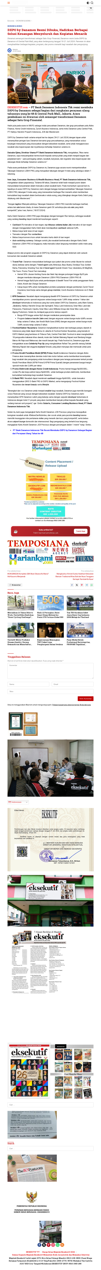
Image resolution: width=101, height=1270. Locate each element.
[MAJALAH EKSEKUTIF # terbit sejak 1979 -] (50, 1232)
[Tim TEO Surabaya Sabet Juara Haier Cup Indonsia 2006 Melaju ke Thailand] (80, 602)
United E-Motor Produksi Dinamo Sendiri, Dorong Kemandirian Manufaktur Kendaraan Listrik (19, 642)
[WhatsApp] (58, 1245)
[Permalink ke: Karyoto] (9, 50)
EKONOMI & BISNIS (15, 26)
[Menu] (9, 3)
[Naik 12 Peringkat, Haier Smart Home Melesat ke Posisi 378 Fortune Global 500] (50, 602)
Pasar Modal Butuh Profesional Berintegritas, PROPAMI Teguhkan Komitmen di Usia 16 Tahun (79, 642)
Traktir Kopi (80, 531)
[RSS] (62, 1245)
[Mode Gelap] (88, 3)
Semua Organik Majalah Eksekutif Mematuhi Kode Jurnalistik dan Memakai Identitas (50, 1255)
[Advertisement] (50, 543)
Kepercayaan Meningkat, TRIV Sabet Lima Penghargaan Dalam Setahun (50, 642)
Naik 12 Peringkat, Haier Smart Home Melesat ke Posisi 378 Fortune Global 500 (50, 615)
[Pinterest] (48, 1245)
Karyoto (15, 49)
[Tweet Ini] (77, 585)
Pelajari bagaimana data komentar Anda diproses (71, 705)
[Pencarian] (92, 3)
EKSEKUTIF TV (33, 1252)
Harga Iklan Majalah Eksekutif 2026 (58, 1252)
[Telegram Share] (87, 585)
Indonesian (16, 802)
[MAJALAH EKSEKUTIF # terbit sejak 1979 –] (19, 3)
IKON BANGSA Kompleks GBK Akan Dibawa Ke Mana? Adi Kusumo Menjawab (28, 573)
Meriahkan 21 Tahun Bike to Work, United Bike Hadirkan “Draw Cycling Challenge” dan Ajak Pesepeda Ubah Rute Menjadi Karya (21, 615)
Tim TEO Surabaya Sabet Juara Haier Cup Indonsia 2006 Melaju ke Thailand (78, 615)
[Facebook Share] (72, 585)
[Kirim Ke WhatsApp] (91, 585)
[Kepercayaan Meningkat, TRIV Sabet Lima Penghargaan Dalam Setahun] (50, 630)
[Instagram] (53, 1245)
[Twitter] (44, 1245)
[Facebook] (39, 1245)
